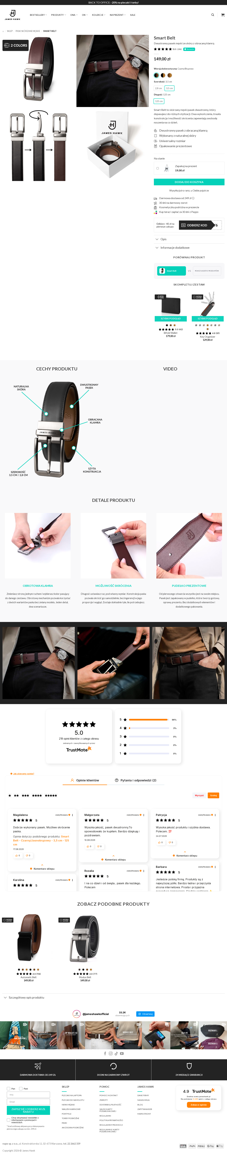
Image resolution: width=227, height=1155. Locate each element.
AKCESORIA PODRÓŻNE (73, 1127)
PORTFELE (66, 1114)
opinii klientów (79, 738)
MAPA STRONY (144, 1114)
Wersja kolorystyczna (165, 69)
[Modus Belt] (85, 939)
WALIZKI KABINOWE (71, 1109)
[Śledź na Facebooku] (105, 1054)
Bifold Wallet (170, 332)
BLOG (140, 1104)
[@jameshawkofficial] (76, 1014)
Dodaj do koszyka (189, 181)
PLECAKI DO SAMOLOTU (73, 1100)
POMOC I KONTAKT (109, 1095)
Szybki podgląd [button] (171, 318)
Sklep (10, 31)
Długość (158, 95)
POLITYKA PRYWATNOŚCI (111, 1120)
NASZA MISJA (143, 1100)
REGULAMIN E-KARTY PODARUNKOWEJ (109, 1130)
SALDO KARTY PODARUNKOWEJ (108, 1110)
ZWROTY (104, 1100)
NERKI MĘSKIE (68, 1104)
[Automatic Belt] (28, 939)
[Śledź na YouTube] (122, 1054)
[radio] (156, 75)
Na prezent (117, 15)
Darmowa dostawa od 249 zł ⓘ (176, 198)
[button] (212, 15)
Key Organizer (207, 336)
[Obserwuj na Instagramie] (111, 1054)
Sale (132, 15)
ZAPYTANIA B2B (144, 1109)
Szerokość (159, 82)
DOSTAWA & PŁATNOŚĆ (110, 1104)
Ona (72, 15)
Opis (164, 239)
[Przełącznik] (157, 239)
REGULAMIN (105, 1116)
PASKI (64, 1123)
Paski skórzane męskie (28, 31)
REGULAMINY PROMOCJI (111, 1125)
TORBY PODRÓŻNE (70, 1118)
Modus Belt (85, 977)
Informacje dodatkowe (175, 247)
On (84, 15)
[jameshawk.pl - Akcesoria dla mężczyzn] (13, 15)
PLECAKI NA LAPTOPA (72, 1095)
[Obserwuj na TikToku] (116, 1054)
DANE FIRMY (143, 1095)
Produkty (57, 15)
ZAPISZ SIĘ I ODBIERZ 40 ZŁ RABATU (28, 1110)
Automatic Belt (29, 977)
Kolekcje (97, 15)
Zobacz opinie (199, 1105)
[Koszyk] (223, 15)
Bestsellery (37, 15)
